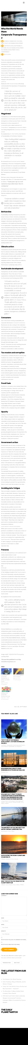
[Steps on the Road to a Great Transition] (18, 671)
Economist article (15, 161)
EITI (15, 397)
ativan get (3, 568)
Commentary (12, 41)
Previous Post (7, 962)
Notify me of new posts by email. (10, 944)
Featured (19, 41)
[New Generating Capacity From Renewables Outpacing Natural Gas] (14, 758)
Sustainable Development (15, 43)
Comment (4, 895)
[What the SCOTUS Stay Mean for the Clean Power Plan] (14, 871)
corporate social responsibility (13, 46)
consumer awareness (19, 322)
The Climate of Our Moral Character (12, 979)
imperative (20, 127)
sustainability (4, 125)
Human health (16, 802)
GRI (8, 48)
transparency (5, 52)
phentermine (4, 469)
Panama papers (21, 572)
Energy (3, 772)
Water (12, 831)
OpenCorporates (5, 539)
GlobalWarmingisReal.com (8, 661)
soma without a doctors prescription (10, 526)
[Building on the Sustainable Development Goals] (6, 689)
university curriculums (20, 129)
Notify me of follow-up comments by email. (13, 939)
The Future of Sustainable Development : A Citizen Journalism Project (5, 678)
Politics (7, 803)
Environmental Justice (19, 745)
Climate (3, 859)
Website (3, 931)
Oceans (16, 859)
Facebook (9, 646)
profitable (10, 217)
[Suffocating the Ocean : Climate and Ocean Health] (14, 844)
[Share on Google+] (26, 707)
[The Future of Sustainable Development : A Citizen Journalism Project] (6, 671)
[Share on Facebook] (22, 707)
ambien (3, 132)
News (2, 43)
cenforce (3, 81)
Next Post (17, 962)
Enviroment (12, 801)
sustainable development (16, 48)
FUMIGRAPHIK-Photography (16, 654)
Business (6, 41)
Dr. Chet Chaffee (14, 134)
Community (9, 745)
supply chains (22, 189)
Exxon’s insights (19, 581)
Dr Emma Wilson (20, 300)
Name (2, 918)
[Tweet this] (20, 707)
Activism (3, 745)
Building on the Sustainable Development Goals (5, 694)
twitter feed (9, 648)
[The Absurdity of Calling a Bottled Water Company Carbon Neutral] (14, 816)
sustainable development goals (10, 50)
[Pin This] (24, 707)
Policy (6, 43)
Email (2, 924)
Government (4, 746)
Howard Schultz (13, 83)
